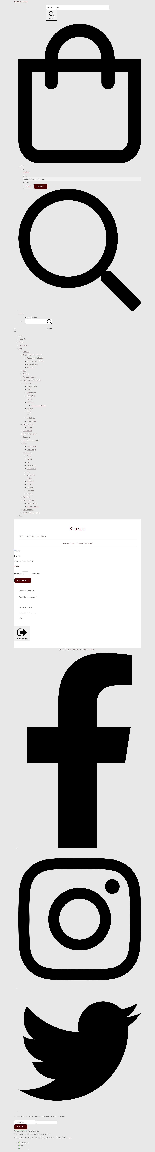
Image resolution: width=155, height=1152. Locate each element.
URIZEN (29, 415)
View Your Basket (68, 543)
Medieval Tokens (33, 506)
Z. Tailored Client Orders (31, 513)
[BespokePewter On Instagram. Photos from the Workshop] (79, 988)
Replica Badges (32, 364)
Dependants (31, 465)
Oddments (26, 437)
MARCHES (30, 402)
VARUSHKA (31, 418)
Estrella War (31, 475)
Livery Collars (27, 431)
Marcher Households (38, 405)
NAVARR (30, 408)
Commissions (23, 345)
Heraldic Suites (28, 424)
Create (69, 1137)
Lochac (29, 478)
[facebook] (79, 848)
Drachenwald (31, 468)
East (28, 472)
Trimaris (30, 494)
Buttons (25, 374)
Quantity (17, 574)
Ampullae (26, 352)
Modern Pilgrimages (30, 434)
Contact (84, 649)
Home (20, 336)
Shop (20, 348)
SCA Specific (27, 453)
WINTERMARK (31, 421)
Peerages (30, 491)
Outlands (30, 487)
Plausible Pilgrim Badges (35, 361)
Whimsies (30, 367)
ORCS (29, 412)
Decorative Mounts (29, 377)
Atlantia (29, 459)
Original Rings (31, 446)
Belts (24, 371)
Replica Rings (31, 450)
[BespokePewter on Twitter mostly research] (79, 1111)
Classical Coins (32, 503)
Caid (28, 462)
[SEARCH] (49, 321)
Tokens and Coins (29, 500)
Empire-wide (31, 393)
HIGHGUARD (31, 396)
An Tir (29, 456)
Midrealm (30, 481)
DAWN (29, 389)
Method (21, 342)
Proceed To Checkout (85, 543)
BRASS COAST (32, 386)
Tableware (26, 497)
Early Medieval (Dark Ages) (32, 380)
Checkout (40, 186)
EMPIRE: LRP (27, 383)
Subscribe (20, 1127)
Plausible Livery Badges (35, 358)
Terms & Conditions (72, 649)
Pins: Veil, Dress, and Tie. (31, 440)
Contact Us (22, 339)
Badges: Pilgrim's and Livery (32, 355)
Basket (28, 186)
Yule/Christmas (28, 510)
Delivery (93, 649)
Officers (30, 484)
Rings (24, 443)
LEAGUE (29, 399)
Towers (29, 427)
